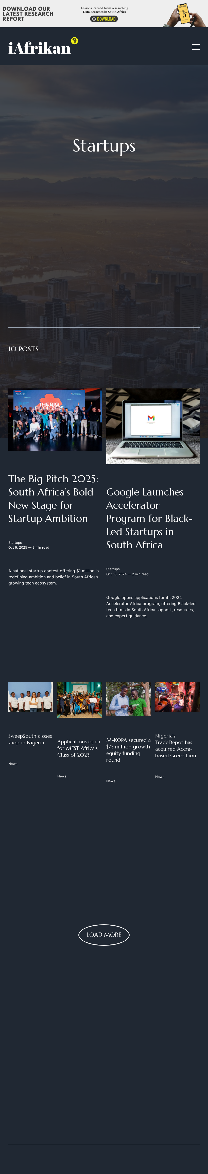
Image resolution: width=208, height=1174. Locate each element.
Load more (104, 934)
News (13, 763)
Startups (15, 542)
